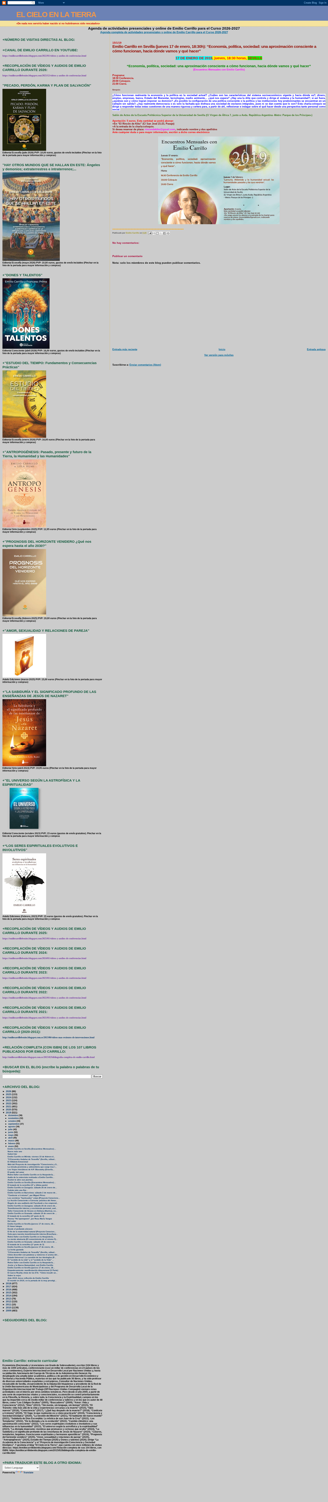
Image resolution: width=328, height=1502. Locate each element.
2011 (9, 1304)
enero (11, 1146)
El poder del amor (16, 1172)
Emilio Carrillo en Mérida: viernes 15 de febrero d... (31, 1157)
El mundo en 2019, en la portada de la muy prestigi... (32, 1281)
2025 (9, 1094)
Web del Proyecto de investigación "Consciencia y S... (33, 1164)
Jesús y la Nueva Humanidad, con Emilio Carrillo (30, 1265)
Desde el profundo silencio (20, 1229)
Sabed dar (12, 1154)
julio (10, 1129)
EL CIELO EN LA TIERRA (56, 14)
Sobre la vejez (14, 1275)
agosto (12, 1126)
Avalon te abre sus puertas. (20, 1180)
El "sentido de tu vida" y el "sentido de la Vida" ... (31, 1260)
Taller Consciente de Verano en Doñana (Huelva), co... (32, 1211)
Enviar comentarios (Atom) (145, 364)
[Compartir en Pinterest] (168, 233)
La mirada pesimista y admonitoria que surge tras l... (32, 1167)
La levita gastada (16, 1250)
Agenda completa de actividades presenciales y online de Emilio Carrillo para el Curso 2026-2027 (164, 32)
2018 (9, 1283)
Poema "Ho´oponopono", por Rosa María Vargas (30, 1219)
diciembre (13, 1115)
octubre (12, 1121)
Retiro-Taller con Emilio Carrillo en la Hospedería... (31, 1175)
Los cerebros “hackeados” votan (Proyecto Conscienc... (34, 1198)
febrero (12, 1143)
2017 (9, 1286)
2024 (9, 1097)
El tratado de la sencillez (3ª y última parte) (27, 1185)
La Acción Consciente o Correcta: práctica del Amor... (32, 1200)
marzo (11, 1140)
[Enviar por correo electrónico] (154, 233)
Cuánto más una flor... (18, 1190)
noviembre (13, 1118)
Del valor (12, 1221)
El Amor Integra (15, 1226)
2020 (9, 1109)
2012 (9, 1301)
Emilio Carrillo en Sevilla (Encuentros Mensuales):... (32, 1149)
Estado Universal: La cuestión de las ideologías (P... (32, 1257)
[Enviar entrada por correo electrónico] (149, 233)
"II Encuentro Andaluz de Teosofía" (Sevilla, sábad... (32, 1159)
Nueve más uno (15, 1151)
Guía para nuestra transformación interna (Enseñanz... (33, 1234)
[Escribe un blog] (157, 233)
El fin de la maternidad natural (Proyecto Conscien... (32, 1232)
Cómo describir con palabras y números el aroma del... (33, 1255)
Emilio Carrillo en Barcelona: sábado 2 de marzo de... (32, 1193)
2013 (9, 1298)
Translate (28, 1472)
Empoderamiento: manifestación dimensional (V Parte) (33, 1270)
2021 (9, 1106)
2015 (9, 1292)
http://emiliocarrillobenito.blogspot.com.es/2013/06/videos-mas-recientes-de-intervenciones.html (48, 1037)
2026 (9, 1091)
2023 (9, 1100)
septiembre (14, 1124)
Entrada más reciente (124, 349)
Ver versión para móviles (218, 355)
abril (10, 1138)
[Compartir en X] (161, 233)
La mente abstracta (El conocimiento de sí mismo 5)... (33, 1239)
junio (11, 1132)
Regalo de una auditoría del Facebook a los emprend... (33, 1203)
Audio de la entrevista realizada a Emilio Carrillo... (31, 1177)
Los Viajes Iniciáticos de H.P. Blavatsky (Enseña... (31, 1169)
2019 (9, 1112)
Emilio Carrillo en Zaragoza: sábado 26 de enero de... (32, 1187)
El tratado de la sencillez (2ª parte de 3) (26, 1216)
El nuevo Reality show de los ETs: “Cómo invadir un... (33, 1273)
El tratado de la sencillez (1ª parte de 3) (26, 1244)
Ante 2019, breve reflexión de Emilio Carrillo (28, 1278)
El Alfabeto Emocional (18, 1162)
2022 (9, 1103)
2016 (9, 1289)
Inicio (222, 349)
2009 (9, 1310)
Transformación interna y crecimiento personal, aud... (32, 1208)
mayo (11, 1135)
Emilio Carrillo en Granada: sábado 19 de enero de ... (32, 1213)
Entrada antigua (316, 349)
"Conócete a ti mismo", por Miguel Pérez (26, 1195)
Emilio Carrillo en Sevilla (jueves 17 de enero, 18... (31, 1224)
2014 (9, 1295)
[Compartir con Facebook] (164, 233)
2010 (9, 1307)
